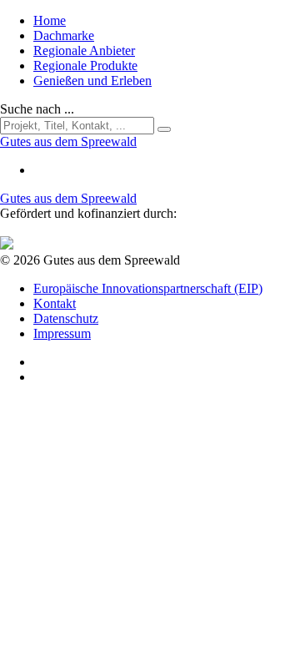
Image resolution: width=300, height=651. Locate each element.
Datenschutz (65, 318)
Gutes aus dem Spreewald (68, 198)
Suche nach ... (37, 109)
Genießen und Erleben (92, 80)
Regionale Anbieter (84, 50)
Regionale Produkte (85, 65)
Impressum (62, 333)
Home (49, 20)
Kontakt (54, 303)
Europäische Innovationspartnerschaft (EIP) (147, 288)
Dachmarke (63, 35)
